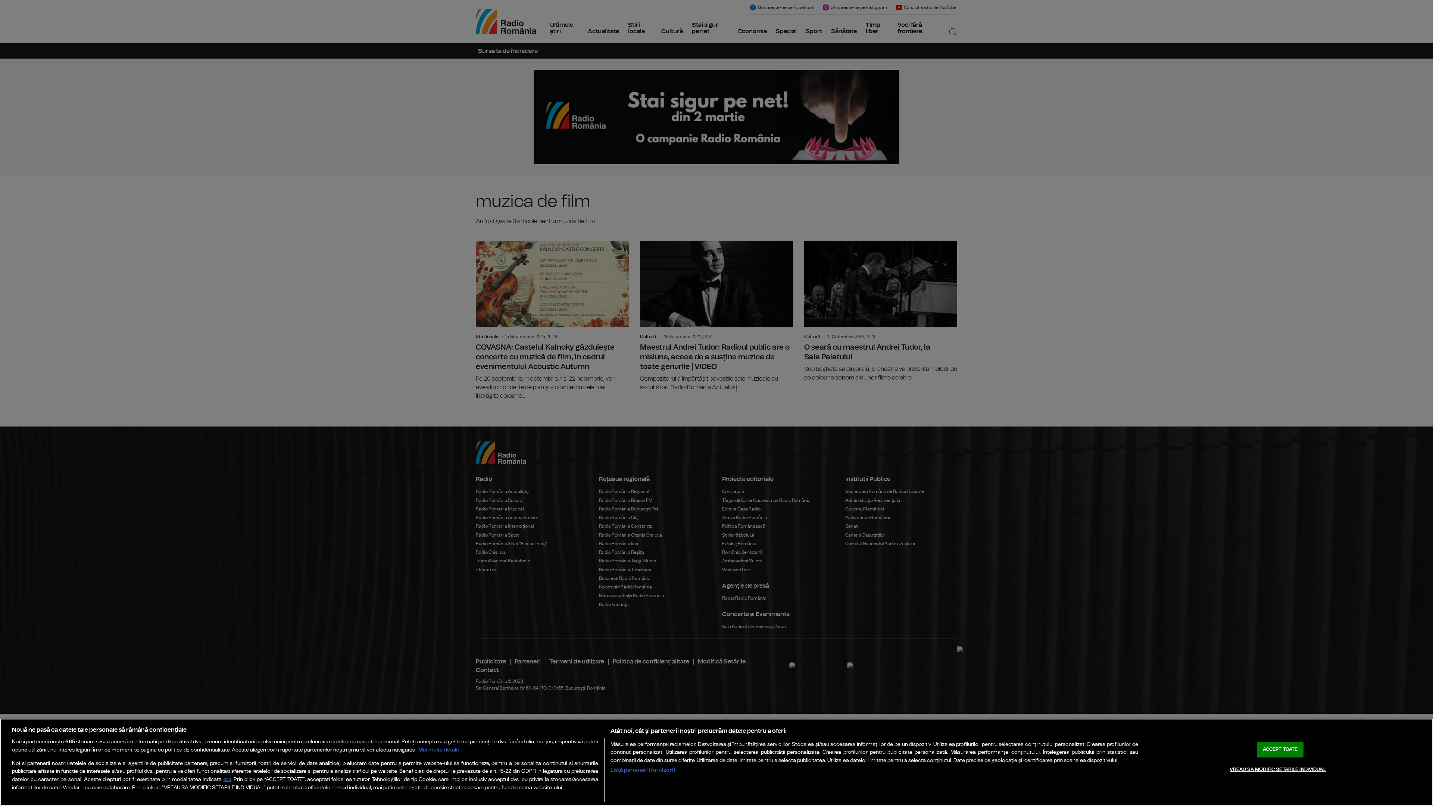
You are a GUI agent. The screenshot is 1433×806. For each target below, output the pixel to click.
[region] (716, 762)
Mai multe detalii (438, 750)
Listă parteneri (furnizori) (643, 770)
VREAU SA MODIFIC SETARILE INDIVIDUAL (1278, 769)
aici (227, 779)
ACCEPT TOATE (1280, 749)
